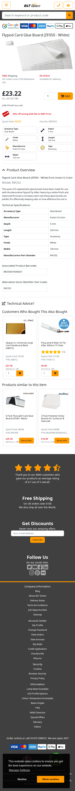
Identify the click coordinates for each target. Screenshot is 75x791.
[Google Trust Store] (10, 26)
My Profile (37, 625)
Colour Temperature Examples (37, 698)
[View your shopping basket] (68, 5)
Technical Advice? (20, 303)
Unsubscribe (37, 653)
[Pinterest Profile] (37, 572)
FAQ (37, 707)
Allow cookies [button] (50, 779)
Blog (37, 591)
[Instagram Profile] (31, 572)
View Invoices (37, 639)
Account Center (37, 620)
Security (37, 664)
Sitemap (37, 614)
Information (37, 684)
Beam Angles (37, 703)
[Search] (69, 15)
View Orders (37, 634)
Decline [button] (22, 779)
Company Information (37, 586)
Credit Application (37, 648)
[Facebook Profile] (40, 567)
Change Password (37, 629)
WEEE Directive (37, 712)
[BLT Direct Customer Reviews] (38, 467)
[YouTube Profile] (34, 567)
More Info (26, 440)
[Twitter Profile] (29, 567)
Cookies (37, 668)
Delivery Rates (37, 600)
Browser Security (37, 673)
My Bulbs (37, 644)
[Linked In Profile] (45, 567)
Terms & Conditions (37, 605)
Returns (37, 658)
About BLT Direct (37, 595)
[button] (70, 347)
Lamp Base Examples (37, 688)
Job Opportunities (37, 609)
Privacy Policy (38, 678)
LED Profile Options (37, 693)
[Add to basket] (19, 373)
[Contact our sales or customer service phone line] (58, 5)
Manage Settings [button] (19, 770)
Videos (37, 726)
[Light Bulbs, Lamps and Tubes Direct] (32, 5)
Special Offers (38, 717)
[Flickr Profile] (43, 572)
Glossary (37, 721)
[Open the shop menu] (6, 5)
